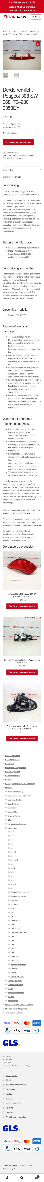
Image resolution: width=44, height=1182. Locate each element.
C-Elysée (14, 904)
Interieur (8, 780)
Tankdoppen (13, 1000)
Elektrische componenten (15, 767)
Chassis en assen (12, 759)
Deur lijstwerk (13, 804)
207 (12, 848)
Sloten (10, 988)
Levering (9, 1107)
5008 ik (13, 884)
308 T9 (13, 868)
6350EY (10, 158)
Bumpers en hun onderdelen (19, 796)
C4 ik (13, 936)
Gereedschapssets (12, 775)
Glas (10, 820)
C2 (12, 912)
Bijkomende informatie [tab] (12, 176)
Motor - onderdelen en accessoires (19, 1004)
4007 (12, 872)
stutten (11, 996)
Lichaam (15, 31)
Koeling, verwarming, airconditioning (20, 783)
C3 (12, 916)
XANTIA (14, 968)
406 (12, 876)
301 (12, 856)
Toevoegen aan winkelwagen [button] (22, 606)
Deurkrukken (13, 812)
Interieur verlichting (18, 964)
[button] (38, 44)
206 (12, 844)
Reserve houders (15, 980)
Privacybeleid (11, 1075)
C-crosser (14, 900)
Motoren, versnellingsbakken (17, 1009)
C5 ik (13, 944)
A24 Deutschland (12, 1165)
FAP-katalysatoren (12, 771)
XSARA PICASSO (17, 976)
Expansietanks (14, 816)
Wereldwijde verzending (16, 1116)
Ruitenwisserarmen (15, 984)
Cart (34, 1176)
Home (7, 31)
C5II (12, 952)
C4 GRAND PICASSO (19, 932)
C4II (12, 940)
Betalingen (10, 1089)
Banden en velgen (12, 755)
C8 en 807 (15, 956)
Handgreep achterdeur (17, 824)
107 (12, 836)
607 (12, 888)
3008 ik (13, 852)
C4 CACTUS (15, 928)
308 (31, 31)
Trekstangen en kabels (14, 1013)
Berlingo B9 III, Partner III (21, 892)
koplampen (24, 31)
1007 (12, 832)
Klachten (9, 1098)
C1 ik (13, 908)
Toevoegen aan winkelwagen (18, 142)
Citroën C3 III (16, 960)
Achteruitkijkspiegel (16, 792)
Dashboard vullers (15, 800)
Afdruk (8, 1080)
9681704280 (18, 158)
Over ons (9, 1112)
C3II (12, 924)
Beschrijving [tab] (8, 170)
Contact (9, 1094)
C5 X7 (13, 948)
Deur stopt (12, 808)
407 (12, 880)
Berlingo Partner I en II (20, 896)
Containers (9, 763)
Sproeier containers (16, 992)
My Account (7, 1178)
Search (22, 1178)
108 (12, 840)
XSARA (13, 972)
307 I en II (14, 860)
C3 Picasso (15, 920)
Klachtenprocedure (14, 1103)
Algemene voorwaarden (16, 1084)
